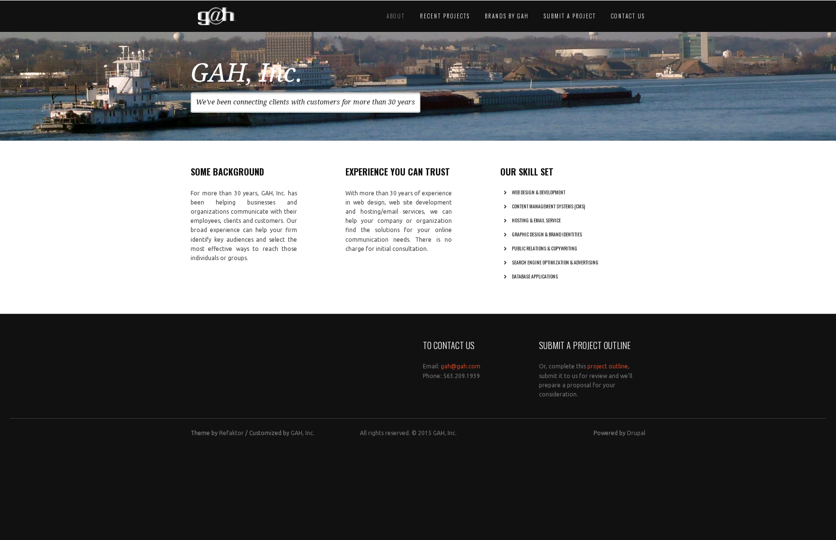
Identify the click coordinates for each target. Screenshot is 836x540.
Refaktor (231, 433)
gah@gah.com (460, 366)
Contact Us (628, 16)
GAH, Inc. (302, 433)
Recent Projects (445, 16)
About (396, 16)
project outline (607, 366)
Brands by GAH (507, 16)
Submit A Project (570, 16)
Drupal (636, 433)
